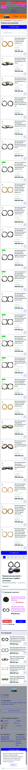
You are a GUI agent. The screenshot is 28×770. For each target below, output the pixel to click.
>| (23, 557)
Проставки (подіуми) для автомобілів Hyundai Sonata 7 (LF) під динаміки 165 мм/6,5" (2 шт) (20, 340)
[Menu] (1, 16)
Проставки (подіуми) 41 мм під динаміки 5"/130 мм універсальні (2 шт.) (20, 403)
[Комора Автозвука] (14, 690)
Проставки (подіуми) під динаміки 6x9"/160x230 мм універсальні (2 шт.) (20, 423)
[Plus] (21, 54)
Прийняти (13, 764)
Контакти (18, 741)
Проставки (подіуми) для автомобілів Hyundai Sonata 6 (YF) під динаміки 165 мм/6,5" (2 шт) (20, 318)
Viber (17, 723)
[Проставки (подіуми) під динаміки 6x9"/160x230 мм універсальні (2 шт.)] (7, 427)
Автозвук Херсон (20, 737)
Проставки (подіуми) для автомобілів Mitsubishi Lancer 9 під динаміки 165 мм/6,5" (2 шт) (20, 210)
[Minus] (16, 54)
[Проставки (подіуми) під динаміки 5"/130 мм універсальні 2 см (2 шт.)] (7, 64)
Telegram (18, 720)
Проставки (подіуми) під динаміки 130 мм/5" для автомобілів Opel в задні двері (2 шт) (20, 487)
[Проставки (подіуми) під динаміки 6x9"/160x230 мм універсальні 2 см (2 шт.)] (7, 127)
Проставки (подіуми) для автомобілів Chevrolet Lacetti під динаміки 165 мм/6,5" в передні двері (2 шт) (18, 668)
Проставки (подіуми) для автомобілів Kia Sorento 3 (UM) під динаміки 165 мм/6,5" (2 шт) (20, 383)
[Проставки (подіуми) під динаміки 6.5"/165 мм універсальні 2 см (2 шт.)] (7, 84)
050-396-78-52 (5, 697)
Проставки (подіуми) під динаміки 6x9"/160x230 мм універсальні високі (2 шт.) (20, 466)
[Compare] (2, 43)
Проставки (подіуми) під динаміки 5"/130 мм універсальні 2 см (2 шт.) (20, 60)
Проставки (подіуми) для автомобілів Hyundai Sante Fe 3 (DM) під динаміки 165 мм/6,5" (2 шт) (20, 297)
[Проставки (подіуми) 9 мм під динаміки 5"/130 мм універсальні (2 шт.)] (7, 44)
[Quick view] (2, 38)
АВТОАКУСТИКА (7, 20)
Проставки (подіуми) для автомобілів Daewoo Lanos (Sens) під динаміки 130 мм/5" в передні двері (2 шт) (20, 509)
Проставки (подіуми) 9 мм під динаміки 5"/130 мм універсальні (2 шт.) (20, 41)
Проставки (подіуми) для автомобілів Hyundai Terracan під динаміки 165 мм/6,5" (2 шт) (20, 144)
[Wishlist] (2, 41)
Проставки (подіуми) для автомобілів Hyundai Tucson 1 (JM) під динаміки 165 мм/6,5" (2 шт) (20, 166)
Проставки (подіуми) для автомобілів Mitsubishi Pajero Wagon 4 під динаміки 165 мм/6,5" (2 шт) (20, 275)
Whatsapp (18, 725)
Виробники (19, 743)
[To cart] (25, 54)
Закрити (14, 11)
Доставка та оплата (21, 739)
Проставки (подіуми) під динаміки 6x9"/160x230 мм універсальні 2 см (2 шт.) (20, 123)
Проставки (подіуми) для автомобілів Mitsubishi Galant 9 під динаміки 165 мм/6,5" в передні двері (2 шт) (20, 188)
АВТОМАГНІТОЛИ (5, 739)
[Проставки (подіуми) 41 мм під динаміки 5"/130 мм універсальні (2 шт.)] (7, 407)
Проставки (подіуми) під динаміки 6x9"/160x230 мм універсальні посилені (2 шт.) (20, 444)
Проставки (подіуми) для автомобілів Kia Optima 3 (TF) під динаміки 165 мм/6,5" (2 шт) (20, 361)
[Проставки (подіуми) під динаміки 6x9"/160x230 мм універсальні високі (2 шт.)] (7, 468)
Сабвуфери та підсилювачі (8, 741)
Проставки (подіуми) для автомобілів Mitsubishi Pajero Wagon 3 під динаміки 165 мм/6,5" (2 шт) (20, 254)
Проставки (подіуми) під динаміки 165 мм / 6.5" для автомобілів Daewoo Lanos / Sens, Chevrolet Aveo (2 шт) (18, 609)
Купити (21, 621)
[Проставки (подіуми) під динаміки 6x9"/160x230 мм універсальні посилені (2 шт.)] (7, 446)
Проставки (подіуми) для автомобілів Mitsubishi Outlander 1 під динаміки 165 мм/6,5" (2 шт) (20, 232)
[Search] (23, 16)
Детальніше (9, 7)
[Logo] (7, 16)
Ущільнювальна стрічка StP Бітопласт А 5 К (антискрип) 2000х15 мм (18, 598)
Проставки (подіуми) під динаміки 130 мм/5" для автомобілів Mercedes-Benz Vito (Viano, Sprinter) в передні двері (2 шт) (20, 533)
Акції (17, 745)
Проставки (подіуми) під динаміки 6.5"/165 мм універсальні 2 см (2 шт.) (20, 80)
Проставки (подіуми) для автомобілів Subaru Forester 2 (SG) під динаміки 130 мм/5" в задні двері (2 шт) (20, 102)
